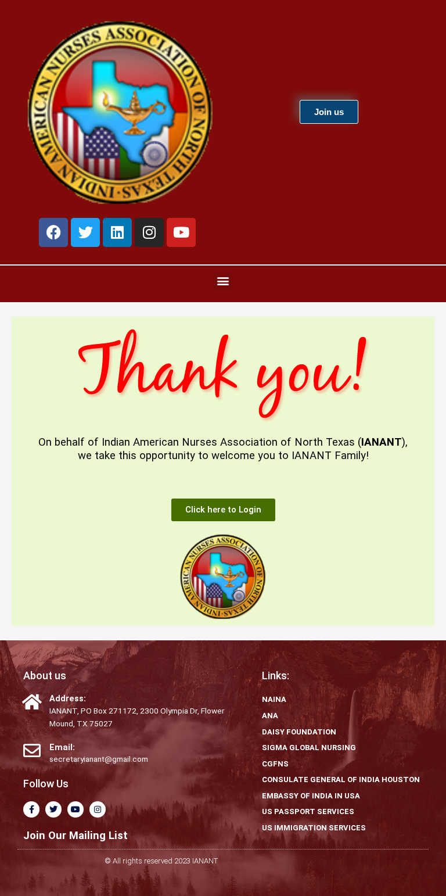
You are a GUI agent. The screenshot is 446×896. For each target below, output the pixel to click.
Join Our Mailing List (75, 835)
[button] (223, 281)
